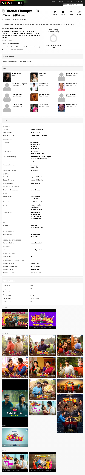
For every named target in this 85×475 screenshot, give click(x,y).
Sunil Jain (33, 146)
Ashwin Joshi (34, 165)
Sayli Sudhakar (71, 94)
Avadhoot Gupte (35, 212)
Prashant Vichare (17, 94)
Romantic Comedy (13, 44)
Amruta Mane (35, 266)
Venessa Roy (34, 148)
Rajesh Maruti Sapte (37, 227)
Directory (54, 1)
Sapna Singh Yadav (36, 243)
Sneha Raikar (43, 105)
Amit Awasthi (34, 151)
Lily (31, 256)
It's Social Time (35, 273)
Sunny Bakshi (34, 270)
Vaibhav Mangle (71, 105)
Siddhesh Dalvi (35, 234)
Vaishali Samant (35, 218)
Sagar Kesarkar (35, 132)
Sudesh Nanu (34, 167)
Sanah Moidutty (35, 214)
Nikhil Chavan (43, 84)
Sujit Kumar (34, 236)
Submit (61, 1)
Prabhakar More (71, 84)
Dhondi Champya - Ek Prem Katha (20, 12)
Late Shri (33, 225)
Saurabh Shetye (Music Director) (13, 35)
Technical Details (9, 281)
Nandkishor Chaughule (19, 84)
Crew (5, 120)
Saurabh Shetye (35, 199)
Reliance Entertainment (38, 159)
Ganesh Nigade (35, 205)
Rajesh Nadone (35, 190)
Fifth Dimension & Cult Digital (40, 157)
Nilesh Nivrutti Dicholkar (38, 135)
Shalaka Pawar (17, 105)
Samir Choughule (44, 94)
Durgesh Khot (35, 197)
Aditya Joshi (34, 142)
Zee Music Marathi (36, 202)
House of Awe (34, 263)
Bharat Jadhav (9, 28)
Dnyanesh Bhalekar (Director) (15, 31)
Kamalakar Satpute (72, 73)
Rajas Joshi (34, 170)
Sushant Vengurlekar (37, 153)
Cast (4, 69)
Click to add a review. (24, 62)
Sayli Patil (18, 28)
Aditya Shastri (35, 144)
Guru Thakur (34, 207)
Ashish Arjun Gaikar (36, 250)
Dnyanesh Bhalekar (36, 129)
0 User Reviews (8, 57)
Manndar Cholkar (36, 209)
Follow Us (69, 1)
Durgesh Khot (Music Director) (30, 33)
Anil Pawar (33, 162)
